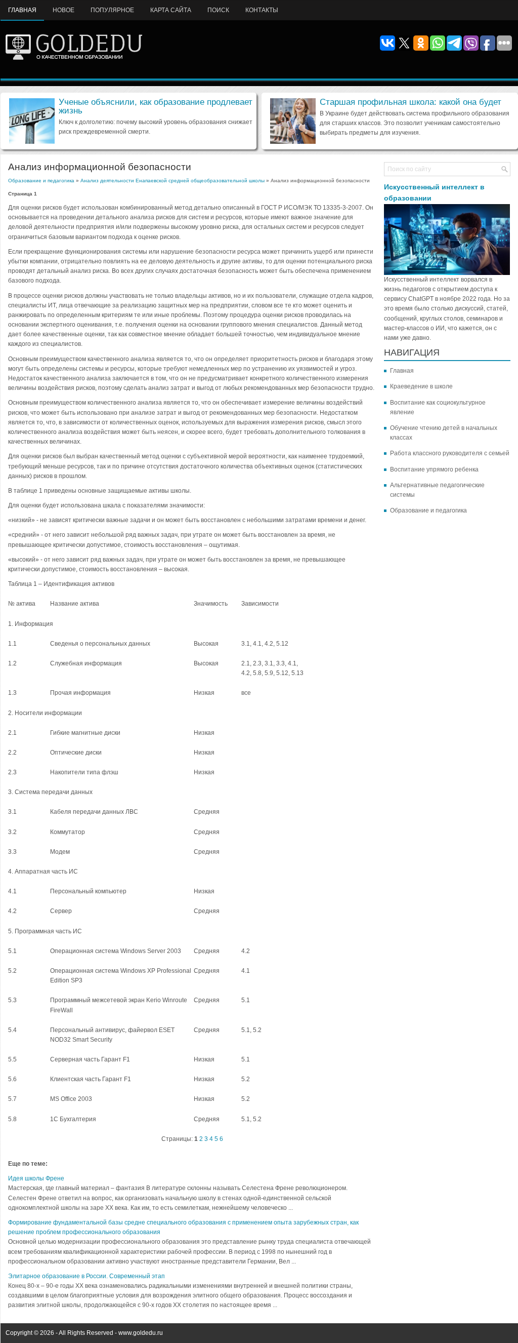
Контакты (261, 10)
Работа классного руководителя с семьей (449, 453)
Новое (63, 10)
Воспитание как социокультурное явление (438, 407)
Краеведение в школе (421, 386)
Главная (22, 10)
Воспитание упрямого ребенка (434, 469)
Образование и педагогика (41, 180)
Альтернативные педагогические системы (437, 490)
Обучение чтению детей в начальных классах (443, 432)
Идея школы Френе (36, 1178)
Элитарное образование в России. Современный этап (86, 1276)
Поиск (218, 10)
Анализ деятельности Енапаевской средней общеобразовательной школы (172, 180)
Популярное (112, 10)
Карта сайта (170, 10)
